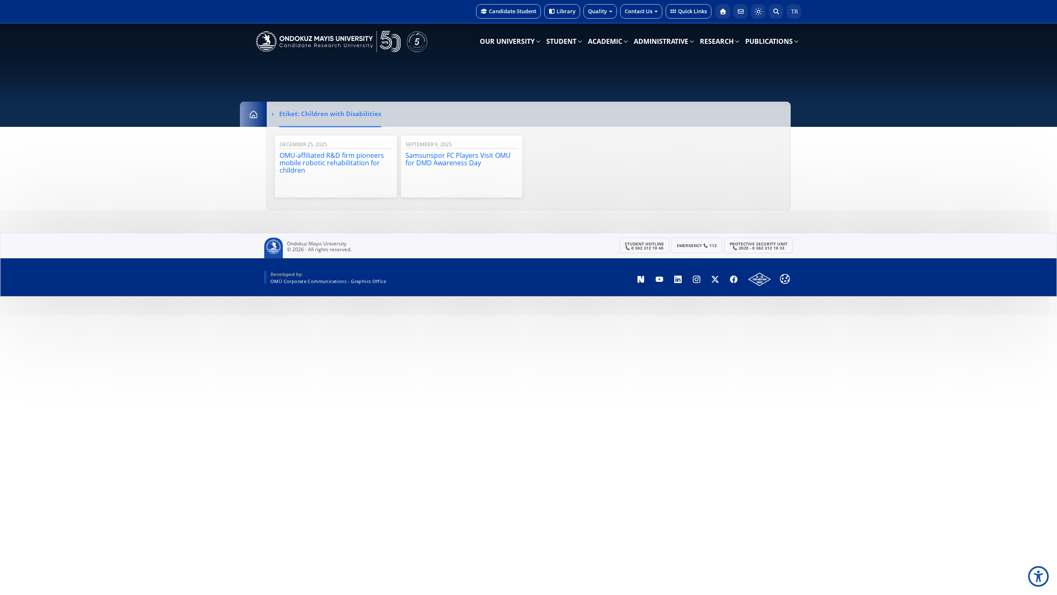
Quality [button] (597, 11)
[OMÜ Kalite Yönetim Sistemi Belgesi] (759, 279)
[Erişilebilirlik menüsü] (1038, 576)
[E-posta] (740, 11)
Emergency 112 (697, 245)
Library (566, 11)
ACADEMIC (605, 41)
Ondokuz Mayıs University (316, 244)
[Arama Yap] (776, 11)
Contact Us (638, 11)
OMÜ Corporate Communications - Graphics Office (328, 281)
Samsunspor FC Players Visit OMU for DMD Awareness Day (458, 159)
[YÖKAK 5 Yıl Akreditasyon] (417, 41)
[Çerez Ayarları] (785, 279)
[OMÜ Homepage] (723, 11)
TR (793, 11)
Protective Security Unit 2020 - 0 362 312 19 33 (758, 246)
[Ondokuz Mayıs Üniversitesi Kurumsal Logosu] (328, 41)
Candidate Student (512, 11)
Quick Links (692, 11)
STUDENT (561, 41)
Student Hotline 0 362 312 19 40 (644, 246)
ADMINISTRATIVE (661, 41)
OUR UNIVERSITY (507, 41)
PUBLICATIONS (769, 41)
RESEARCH (717, 41)
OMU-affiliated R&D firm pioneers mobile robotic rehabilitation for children (332, 163)
